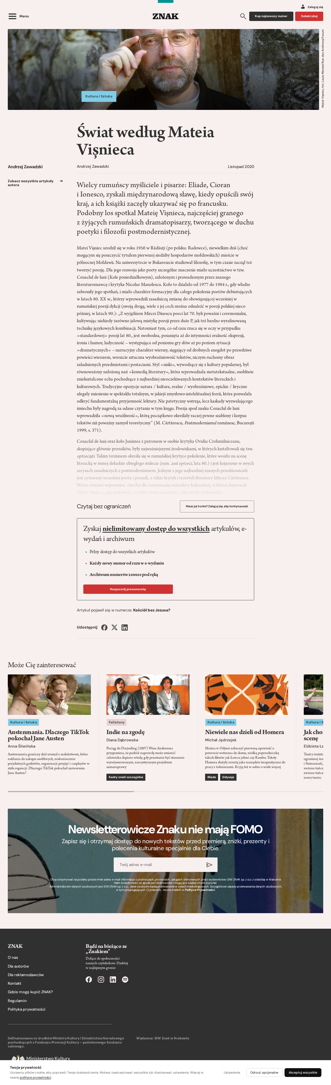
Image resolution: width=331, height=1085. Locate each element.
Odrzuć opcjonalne (264, 1072)
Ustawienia (232, 1072)
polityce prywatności (35, 1077)
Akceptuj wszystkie (303, 1072)
